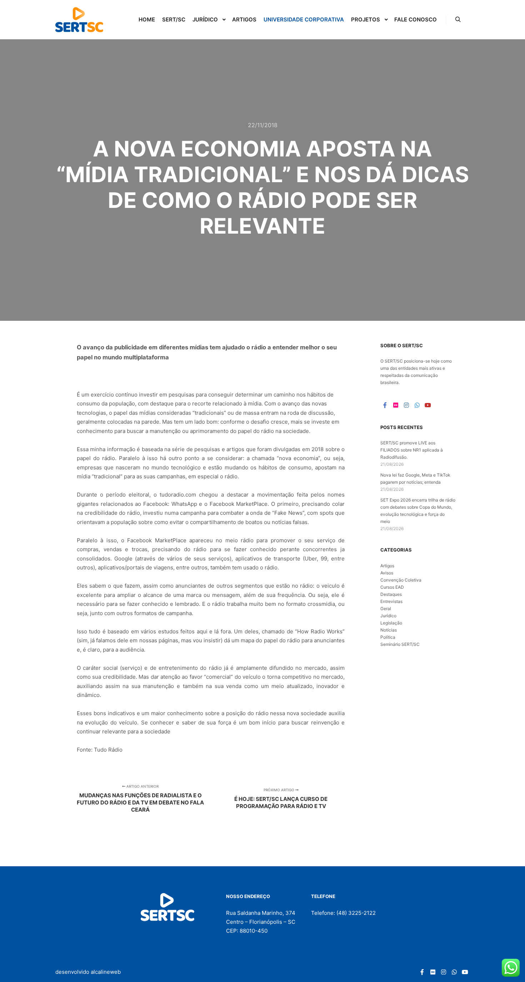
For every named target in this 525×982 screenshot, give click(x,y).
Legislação (391, 622)
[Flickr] (395, 405)
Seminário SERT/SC (400, 644)
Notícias (388, 630)
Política (387, 637)
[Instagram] (406, 405)
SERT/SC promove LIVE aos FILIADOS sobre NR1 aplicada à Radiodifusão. (411, 450)
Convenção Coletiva (400, 580)
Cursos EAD (392, 587)
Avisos (386, 572)
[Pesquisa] (457, 19)
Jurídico (388, 615)
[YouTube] (427, 405)
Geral (385, 608)
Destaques (391, 594)
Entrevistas (391, 601)
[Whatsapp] (417, 405)
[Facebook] (385, 405)
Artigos (387, 565)
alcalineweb (106, 971)
